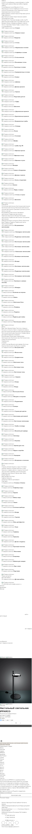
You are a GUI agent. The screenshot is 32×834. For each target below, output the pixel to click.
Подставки (5, 481)
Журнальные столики (7, 8)
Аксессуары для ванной (23, 331)
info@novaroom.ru (16, 584)
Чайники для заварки (13, 479)
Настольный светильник (14, 708)
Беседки (4, 23)
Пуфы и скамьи (20, 24)
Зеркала (10, 328)
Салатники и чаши (21, 468)
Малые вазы (13, 336)
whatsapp (7, 822)
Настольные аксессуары (8, 333)
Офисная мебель (18, 4)
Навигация (9, 802)
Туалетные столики (22, 10)
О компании (21, 809)
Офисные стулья (24, 21)
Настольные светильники (23, 206)
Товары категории (9, 31)
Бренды (2, 589)
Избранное (5, 812)
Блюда (3, 475)
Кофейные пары (6, 473)
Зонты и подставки (7, 24)
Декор (3, 326)
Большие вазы (6, 336)
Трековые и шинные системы (22, 209)
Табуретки (17, 7)
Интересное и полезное (13, 334)
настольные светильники (7, 743)
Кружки (13, 473)
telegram (3, 822)
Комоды (4, 20)
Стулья (3, 7)
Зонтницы (25, 344)
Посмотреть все (16, 795)
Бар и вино (16, 471)
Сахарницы (5, 479)
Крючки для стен (11, 346)
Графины (4, 478)
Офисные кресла (6, 21)
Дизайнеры (3, 587)
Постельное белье (11, 339)
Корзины (4, 346)
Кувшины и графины (7, 470)
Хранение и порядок (20, 333)
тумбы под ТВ (24, 20)
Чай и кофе (10, 471)
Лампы (21, 220)
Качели (14, 24)
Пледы (3, 339)
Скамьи (18, 12)
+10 (5, 29)
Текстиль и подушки (21, 328)
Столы (21, 7)
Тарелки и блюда (11, 468)
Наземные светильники (8, 215)
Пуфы (3, 15)
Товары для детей (6, 576)
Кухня (3, 465)
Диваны (4, 13)
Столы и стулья (6, 2)
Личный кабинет (16, 802)
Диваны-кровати (10, 13)
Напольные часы (6, 338)
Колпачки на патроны (13, 220)
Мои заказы (16, 812)
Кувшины (9, 478)
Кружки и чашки (16, 467)
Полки (8, 20)
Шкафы (18, 20)
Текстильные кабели (7, 223)
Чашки (24, 473)
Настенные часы (15, 338)
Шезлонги (8, 15)
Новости (27, 809)
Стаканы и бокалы (7, 467)
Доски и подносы (17, 470)
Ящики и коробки (21, 346)
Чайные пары (18, 473)
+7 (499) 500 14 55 (7, 584)
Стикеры (4, 342)
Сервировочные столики (8, 12)
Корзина (10, 812)
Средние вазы (20, 336)
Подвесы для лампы (20, 222)
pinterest (16, 822)
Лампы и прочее (6, 211)
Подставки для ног (25, 13)
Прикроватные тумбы (8, 18)
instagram (12, 822)
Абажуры (4, 220)
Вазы (3, 328)
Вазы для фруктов (6, 476)
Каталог (2, 585)
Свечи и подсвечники (19, 330)
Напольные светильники (22, 207)
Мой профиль (23, 812)
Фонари (17, 215)
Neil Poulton (3, 756)
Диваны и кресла (14, 2)
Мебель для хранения (7, 4)
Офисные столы (15, 21)
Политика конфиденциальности (10, 826)
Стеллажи (13, 20)
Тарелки (7, 475)
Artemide (2, 705)
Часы (6, 328)
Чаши (13, 476)
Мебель (4, 0)
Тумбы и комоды (6, 344)
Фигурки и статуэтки (7, 330)
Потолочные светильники (9, 206)
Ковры (14, 328)
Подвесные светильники (16, 214)
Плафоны (7, 222)
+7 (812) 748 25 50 (10, 817)
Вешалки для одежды (17, 344)
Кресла (18, 13)
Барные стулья (10, 7)
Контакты (24, 802)
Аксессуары (22, 471)
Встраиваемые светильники (9, 212)
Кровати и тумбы (24, 2)
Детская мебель (6, 577)
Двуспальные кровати (8, 16)
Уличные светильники (8, 209)
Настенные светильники (8, 207)
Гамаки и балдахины (12, 23)
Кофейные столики (19, 8)
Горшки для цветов (12, 331)
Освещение (5, 204)
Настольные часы (25, 338)
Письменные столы (11, 10)
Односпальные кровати (20, 16)
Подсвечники (5, 341)
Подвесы (12, 222)
